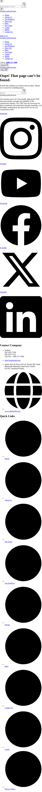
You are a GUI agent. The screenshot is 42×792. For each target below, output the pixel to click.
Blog (6, 50)
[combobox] (11, 93)
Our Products (9, 46)
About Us (8, 44)
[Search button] (24, 91)
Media (7, 56)
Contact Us (9, 59)
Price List (8, 48)
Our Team (8, 52)
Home (7, 42)
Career (7, 54)
